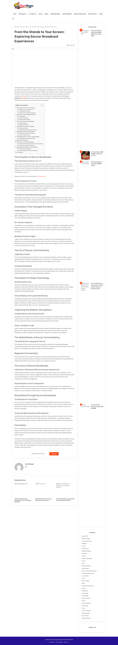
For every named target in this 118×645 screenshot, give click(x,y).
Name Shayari (85, 580)
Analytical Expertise (23, 124)
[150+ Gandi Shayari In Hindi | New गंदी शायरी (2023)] (85, 221)
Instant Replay (22, 116)
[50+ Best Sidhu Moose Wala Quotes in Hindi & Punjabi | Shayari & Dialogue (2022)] (85, 342)
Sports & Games (92, 14)
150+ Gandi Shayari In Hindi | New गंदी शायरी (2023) (97, 163)
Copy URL (54, 453)
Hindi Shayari (22, 14)
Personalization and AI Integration (27, 145)
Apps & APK (85, 536)
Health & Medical (67, 14)
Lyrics (83, 578)
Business (84, 543)
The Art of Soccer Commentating (25, 121)
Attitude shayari (86, 538)
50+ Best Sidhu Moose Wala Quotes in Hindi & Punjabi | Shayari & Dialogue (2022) (97, 285)
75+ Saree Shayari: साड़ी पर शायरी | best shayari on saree (97, 153)
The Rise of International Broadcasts (27, 112)
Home (14, 14)
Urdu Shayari (85, 615)
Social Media (85, 595)
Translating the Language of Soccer (27, 138)
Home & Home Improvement (89, 571)
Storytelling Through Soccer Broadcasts (27, 147)
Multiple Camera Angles (24, 119)
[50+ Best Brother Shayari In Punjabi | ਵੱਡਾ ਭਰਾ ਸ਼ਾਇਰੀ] (85, 464)
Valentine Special (86, 618)
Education (84, 553)
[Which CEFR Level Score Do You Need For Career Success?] (44, 490)
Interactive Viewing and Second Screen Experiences (31, 143)
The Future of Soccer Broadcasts (25, 142)
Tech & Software (86, 603)
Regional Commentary (22, 140)
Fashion (84, 556)
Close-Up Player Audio (24, 135)
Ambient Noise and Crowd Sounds (27, 133)
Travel (83, 608)
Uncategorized (86, 613)
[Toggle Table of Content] (41, 105)
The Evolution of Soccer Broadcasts (25, 107)
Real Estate (85, 590)
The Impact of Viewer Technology (25, 126)
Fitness (84, 561)
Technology (85, 605)
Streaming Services (23, 128)
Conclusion (20, 152)
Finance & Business (87, 558)
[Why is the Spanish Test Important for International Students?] (65, 490)
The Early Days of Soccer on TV (26, 109)
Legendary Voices (23, 123)
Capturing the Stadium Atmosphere (26, 131)
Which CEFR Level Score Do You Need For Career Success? (43, 499)
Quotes (46, 14)
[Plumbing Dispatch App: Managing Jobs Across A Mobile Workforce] (24, 490)
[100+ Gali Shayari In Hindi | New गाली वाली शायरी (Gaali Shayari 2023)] (85, 90)
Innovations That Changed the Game (26, 114)
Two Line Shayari (86, 610)
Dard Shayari (85, 548)
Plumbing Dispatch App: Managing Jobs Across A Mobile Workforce (23, 500)
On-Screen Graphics (23, 118)
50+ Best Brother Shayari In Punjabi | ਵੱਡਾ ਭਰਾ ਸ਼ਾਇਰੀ (97, 406)
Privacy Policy (59, 642)
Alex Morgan (29, 464)
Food (83, 563)
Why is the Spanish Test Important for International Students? (65, 499)
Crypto (101, 14)
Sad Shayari (85, 593)
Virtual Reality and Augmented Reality (28, 129)
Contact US (52, 642)
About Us (66, 642)
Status (40, 14)
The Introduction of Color (24, 111)
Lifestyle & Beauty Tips (80, 14)
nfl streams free (41, 176)
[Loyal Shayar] (24, 6)
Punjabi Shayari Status (88, 585)
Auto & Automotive (87, 541)
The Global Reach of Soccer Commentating (28, 136)
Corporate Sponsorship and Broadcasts (28, 150)
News (83, 583)
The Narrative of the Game (25, 148)
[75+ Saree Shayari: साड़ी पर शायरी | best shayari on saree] (85, 155)
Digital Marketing (55, 14)
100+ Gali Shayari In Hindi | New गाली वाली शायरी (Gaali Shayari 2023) (96, 33)
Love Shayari (32, 14)
